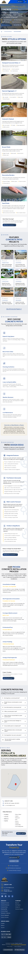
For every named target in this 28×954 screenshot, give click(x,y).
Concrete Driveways (5, 905)
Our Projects (17, 905)
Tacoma (2, 927)
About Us (17, 902)
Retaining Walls (4, 909)
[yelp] (9, 896)
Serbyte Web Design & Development (18, 944)
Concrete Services (8, 31)
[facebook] (2, 896)
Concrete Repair (4, 911)
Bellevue (2, 925)
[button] (16, 784)
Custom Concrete (4, 917)
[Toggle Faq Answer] (25, 698)
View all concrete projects (13, 309)
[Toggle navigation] (26, 1)
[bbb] (12, 896)
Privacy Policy (9, 946)
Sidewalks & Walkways (5, 913)
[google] (5, 896)
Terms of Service (17, 946)
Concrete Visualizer (19, 909)
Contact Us (17, 907)
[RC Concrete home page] (4, 2)
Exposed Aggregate (8, 91)
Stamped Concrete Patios (10, 63)
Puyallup (2, 923)
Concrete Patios (4, 907)
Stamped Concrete (5, 902)
